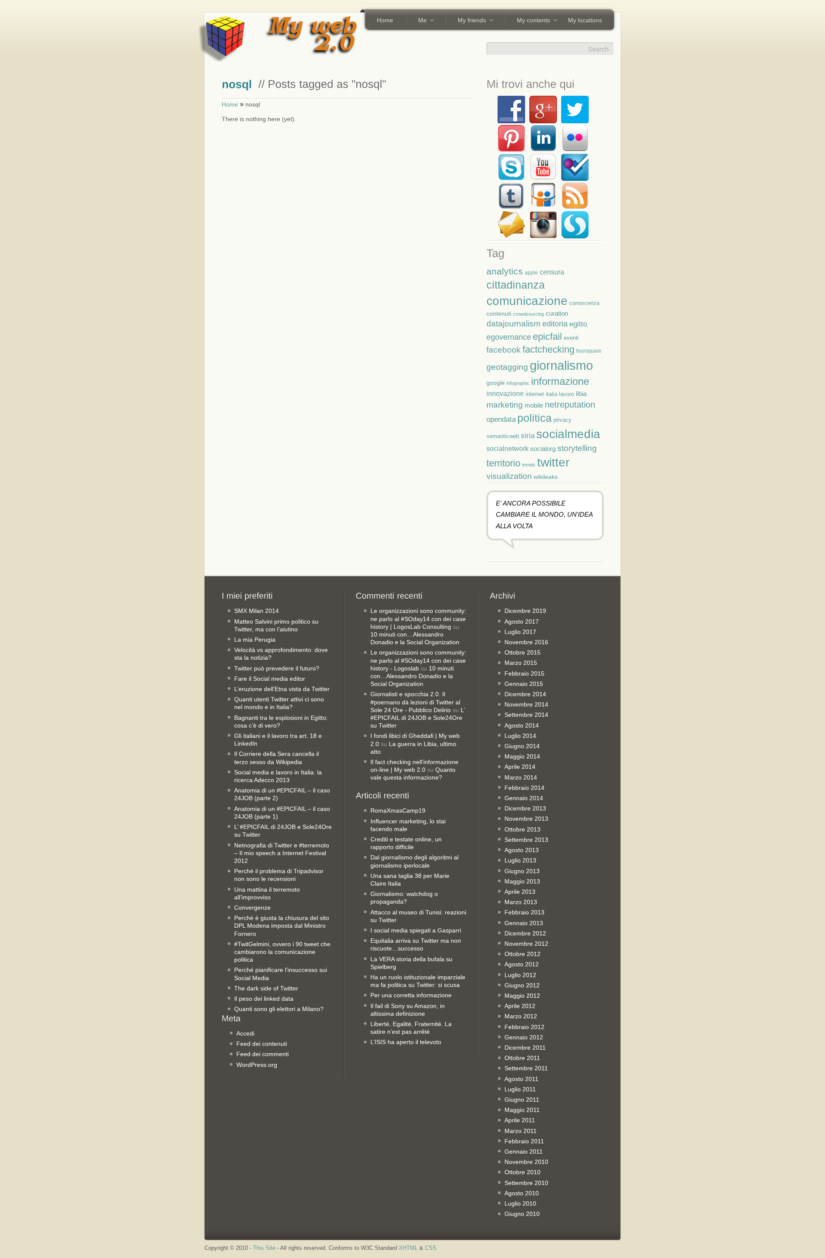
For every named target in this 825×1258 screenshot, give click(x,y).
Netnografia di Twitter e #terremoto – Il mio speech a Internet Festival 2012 (281, 853)
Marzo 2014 (520, 777)
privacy (562, 420)
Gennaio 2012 (523, 1037)
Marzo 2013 (520, 902)
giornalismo (561, 365)
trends (528, 464)
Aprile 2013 (519, 891)
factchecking (548, 349)
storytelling (577, 448)
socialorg (543, 448)
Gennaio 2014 (523, 798)
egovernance (508, 336)
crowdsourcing (528, 314)
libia (581, 393)
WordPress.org (256, 1064)
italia (551, 394)
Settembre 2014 (526, 714)
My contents (530, 21)
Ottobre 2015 (522, 652)
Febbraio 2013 (524, 912)
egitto (578, 324)
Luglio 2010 (520, 1203)
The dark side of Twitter (266, 988)
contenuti (498, 313)
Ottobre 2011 (522, 1057)
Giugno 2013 (522, 871)
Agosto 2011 (521, 1078)
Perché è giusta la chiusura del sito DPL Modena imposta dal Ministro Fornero (281, 925)
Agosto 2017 (521, 621)
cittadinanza (515, 285)
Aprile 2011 (519, 1120)
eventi (571, 338)
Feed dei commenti (262, 1054)
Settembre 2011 (526, 1068)
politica (534, 418)
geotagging (507, 367)
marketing (504, 404)
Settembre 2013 (526, 839)
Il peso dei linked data (263, 998)
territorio (503, 463)
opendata (501, 419)
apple (531, 272)
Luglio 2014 (520, 735)
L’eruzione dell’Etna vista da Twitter (282, 688)
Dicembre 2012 (525, 933)
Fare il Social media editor (269, 678)
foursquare (589, 350)
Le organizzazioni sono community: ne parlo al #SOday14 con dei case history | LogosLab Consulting (418, 618)
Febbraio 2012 (524, 1026)
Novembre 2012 (526, 943)
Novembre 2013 (526, 818)
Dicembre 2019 (525, 610)
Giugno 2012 (522, 985)
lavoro (566, 394)
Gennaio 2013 (523, 923)
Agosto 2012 (521, 964)
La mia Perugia (254, 639)
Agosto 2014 (521, 725)
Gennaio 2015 (523, 683)
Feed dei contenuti (261, 1043)
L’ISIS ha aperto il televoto (405, 1042)
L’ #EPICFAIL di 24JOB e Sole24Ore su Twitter (417, 718)
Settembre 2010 (526, 1182)
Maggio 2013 (522, 881)
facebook (503, 349)
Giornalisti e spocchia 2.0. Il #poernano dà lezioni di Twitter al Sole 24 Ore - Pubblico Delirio (415, 702)
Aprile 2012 (519, 1005)
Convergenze (252, 907)
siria (528, 435)
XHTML (408, 1248)
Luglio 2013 (520, 860)
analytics (504, 271)
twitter (553, 462)
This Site (264, 1248)
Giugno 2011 (521, 1099)
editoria (555, 324)
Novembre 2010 (526, 1161)
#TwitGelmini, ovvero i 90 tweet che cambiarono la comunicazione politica (282, 952)
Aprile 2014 (519, 766)
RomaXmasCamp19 (397, 810)
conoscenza (584, 303)
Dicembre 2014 (525, 694)
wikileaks (546, 476)
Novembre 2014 (526, 704)
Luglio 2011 (520, 1089)
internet (535, 394)
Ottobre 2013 (522, 829)
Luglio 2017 (520, 631)
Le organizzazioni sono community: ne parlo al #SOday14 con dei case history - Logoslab (418, 660)
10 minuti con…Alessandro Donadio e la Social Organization (412, 676)
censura (552, 272)
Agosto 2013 (521, 850)
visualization (509, 476)
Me (419, 21)
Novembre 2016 (526, 642)
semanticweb (502, 436)
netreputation (570, 404)
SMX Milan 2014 (256, 610)
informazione (560, 381)
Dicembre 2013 (525, 808)
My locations (585, 20)
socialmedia (568, 434)
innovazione (505, 393)
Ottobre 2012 (522, 953)
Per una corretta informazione (411, 995)
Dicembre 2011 (525, 1047)
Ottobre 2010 (522, 1172)
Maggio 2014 (522, 756)
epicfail (547, 336)
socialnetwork (507, 448)
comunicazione (527, 301)
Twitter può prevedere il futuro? (276, 668)
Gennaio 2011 (523, 1151)
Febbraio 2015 (524, 673)
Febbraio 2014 (524, 787)
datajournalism (513, 323)
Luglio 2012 (520, 975)
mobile (534, 405)
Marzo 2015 (520, 662)
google (495, 382)
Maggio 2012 (522, 995)
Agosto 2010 (521, 1193)
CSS (431, 1248)
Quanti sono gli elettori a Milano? (279, 1008)
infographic (518, 383)
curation (557, 313)
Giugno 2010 (522, 1213)
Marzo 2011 (520, 1130)
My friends (469, 21)
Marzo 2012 (520, 1016)
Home (385, 20)
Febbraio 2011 (524, 1141)
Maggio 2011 (522, 1109)
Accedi (245, 1033)
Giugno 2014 (522, 746)
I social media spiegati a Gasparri (415, 930)
